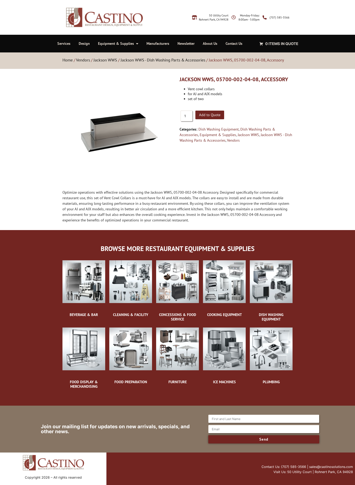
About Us (210, 43)
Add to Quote (209, 114)
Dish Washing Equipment (218, 129)
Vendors (83, 60)
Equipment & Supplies (116, 43)
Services (63, 43)
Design (84, 43)
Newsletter (186, 43)
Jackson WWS (105, 60)
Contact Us (234, 43)
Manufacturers (157, 43)
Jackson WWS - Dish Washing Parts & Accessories (163, 60)
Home (67, 60)
